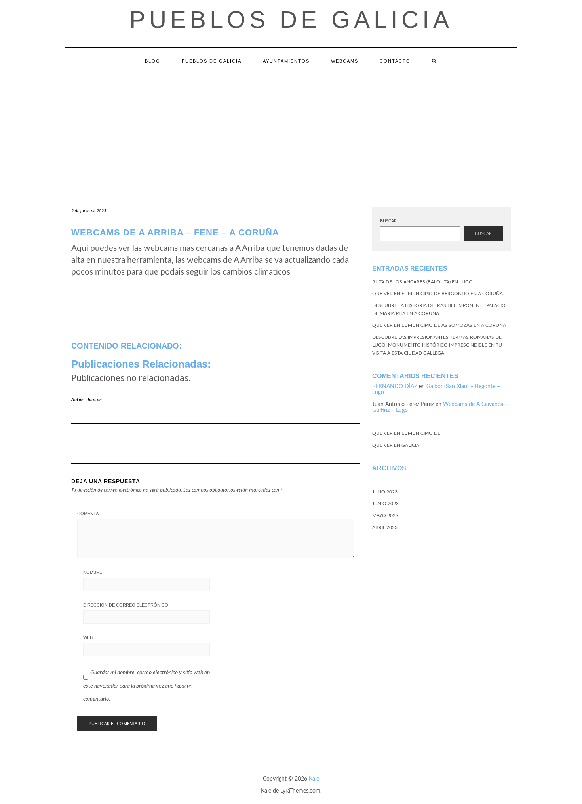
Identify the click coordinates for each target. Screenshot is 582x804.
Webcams (344, 61)
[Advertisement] (291, 133)
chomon (94, 400)
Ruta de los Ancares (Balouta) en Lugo (422, 281)
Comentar (89, 513)
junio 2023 (385, 503)
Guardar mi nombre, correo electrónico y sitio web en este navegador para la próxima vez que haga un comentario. (146, 686)
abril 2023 (385, 527)
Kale (314, 779)
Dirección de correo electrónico (126, 605)
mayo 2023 (385, 515)
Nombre (93, 572)
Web (88, 637)
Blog (152, 61)
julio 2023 (385, 491)
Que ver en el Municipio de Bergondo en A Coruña (437, 293)
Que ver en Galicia (395, 445)
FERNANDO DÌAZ (394, 386)
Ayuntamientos (286, 61)
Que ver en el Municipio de (406, 433)
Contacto (395, 61)
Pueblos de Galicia (291, 19)
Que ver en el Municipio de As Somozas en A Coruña (439, 325)
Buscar (388, 221)
